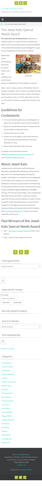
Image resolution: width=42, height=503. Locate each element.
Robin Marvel (6, 435)
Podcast (4, 431)
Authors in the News (9, 382)
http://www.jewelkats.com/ (13, 211)
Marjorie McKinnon (8, 420)
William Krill (6, 442)
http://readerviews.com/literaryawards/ (18, 154)
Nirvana (20, 470)
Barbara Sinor (6, 386)
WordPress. (28, 470)
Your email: (4, 295)
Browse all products (7, 349)
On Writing (5, 427)
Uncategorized (7, 439)
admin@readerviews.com (15, 157)
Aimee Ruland (6, 363)
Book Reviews (6, 397)
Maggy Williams (7, 416)
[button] (3, 280)
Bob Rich (5, 389)
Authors (4, 378)
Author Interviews (8, 374)
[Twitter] (21, 3)
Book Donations (7, 393)
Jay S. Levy (5, 405)
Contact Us (21, 465)
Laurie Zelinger (7, 412)
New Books (5, 424)
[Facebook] (16, 3)
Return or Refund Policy (21, 454)
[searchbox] (21, 266)
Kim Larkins (6, 408)
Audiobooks (6, 370)
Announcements (7, 367)
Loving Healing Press (12, 8)
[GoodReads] (25, 3)
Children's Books (7, 401)
